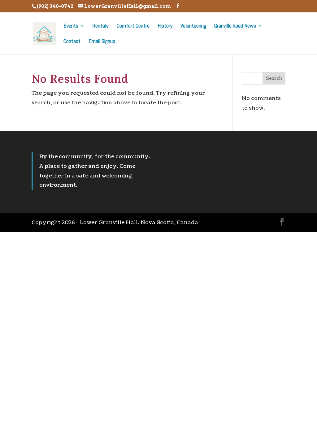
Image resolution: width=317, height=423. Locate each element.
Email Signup (102, 42)
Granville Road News (235, 26)
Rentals (101, 26)
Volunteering (193, 26)
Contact (71, 42)
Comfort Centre (133, 26)
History (165, 26)
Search (274, 78)
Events (70, 26)
